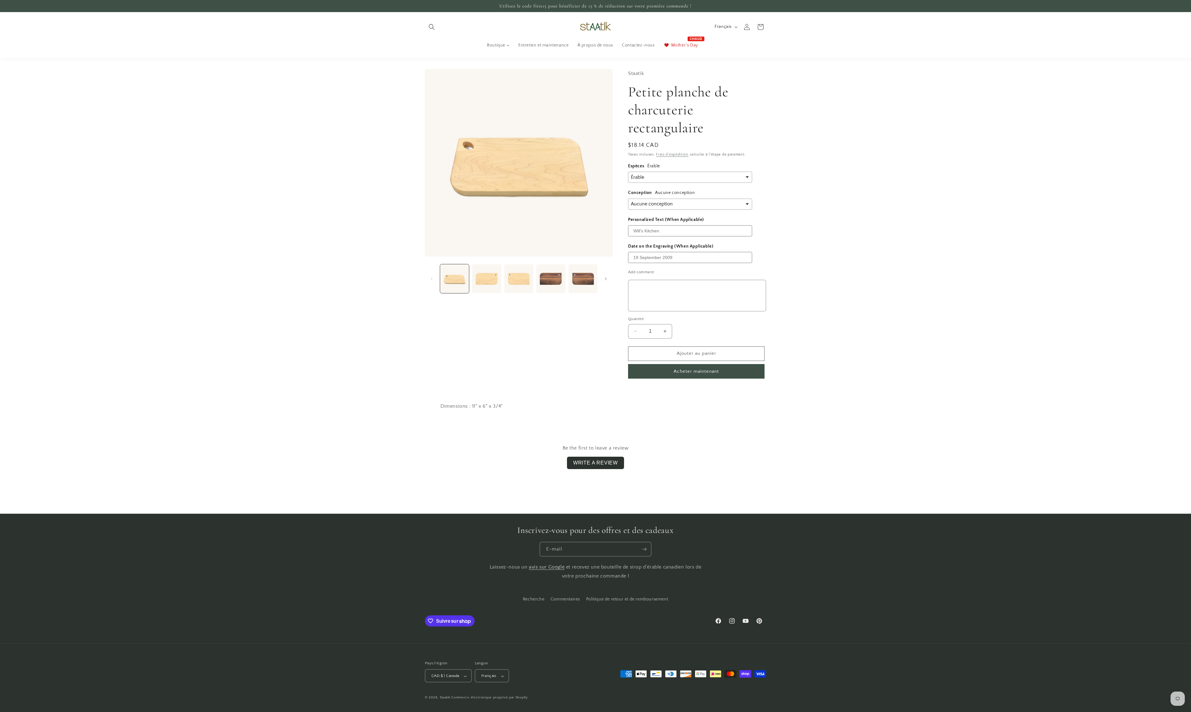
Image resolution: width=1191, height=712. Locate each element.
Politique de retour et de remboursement (627, 599)
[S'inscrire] (644, 549)
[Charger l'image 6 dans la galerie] (583, 278)
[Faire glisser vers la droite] (606, 279)
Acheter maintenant (696, 371)
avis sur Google (546, 567)
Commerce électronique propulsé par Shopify (489, 698)
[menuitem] (498, 45)
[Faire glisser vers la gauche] (432, 279)
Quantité (636, 319)
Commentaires (565, 599)
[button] (432, 27)
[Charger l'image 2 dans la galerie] (486, 278)
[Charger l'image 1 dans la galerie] (454, 278)
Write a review (595, 462)
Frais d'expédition (672, 154)
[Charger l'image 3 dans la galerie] (518, 278)
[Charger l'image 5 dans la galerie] (550, 278)
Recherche (533, 599)
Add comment (641, 272)
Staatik (445, 698)
